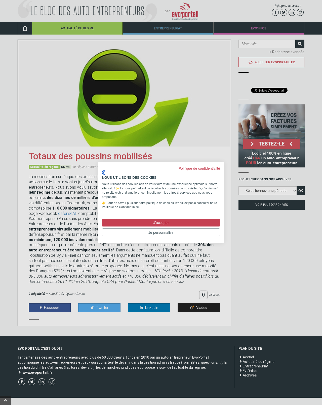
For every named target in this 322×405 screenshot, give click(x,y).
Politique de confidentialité (199, 168)
